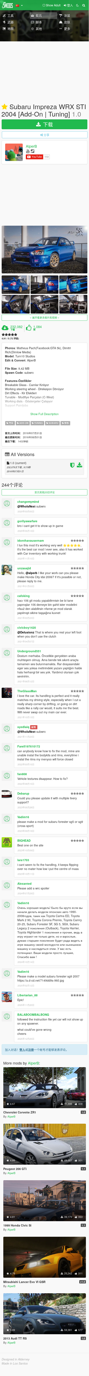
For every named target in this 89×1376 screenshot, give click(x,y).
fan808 (22, 774)
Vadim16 (23, 817)
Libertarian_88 (27, 995)
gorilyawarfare (27, 521)
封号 (33, 727)
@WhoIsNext (26, 506)
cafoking (23, 596)
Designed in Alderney (16, 1359)
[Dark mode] (77, 5)
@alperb (31, 573)
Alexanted (24, 883)
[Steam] (32, 151)
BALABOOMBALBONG (33, 1014)
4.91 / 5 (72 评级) (10, 338)
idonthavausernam (30, 540)
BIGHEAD (24, 840)
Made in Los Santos (15, 1363)
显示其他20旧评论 (44, 492)
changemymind (28, 501)
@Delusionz (25, 632)
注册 (31, 1050)
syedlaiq (23, 727)
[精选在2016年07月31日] (4, 107)
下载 (47, 124)
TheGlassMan (27, 691)
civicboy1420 (26, 627)
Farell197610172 (28, 746)
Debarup (23, 793)
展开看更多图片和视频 (45, 317)
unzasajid (24, 568)
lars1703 (23, 860)
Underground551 (29, 651)
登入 (22, 1050)
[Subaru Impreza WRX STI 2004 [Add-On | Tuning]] (44, 249)
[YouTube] (28, 151)
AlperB (31, 146)
